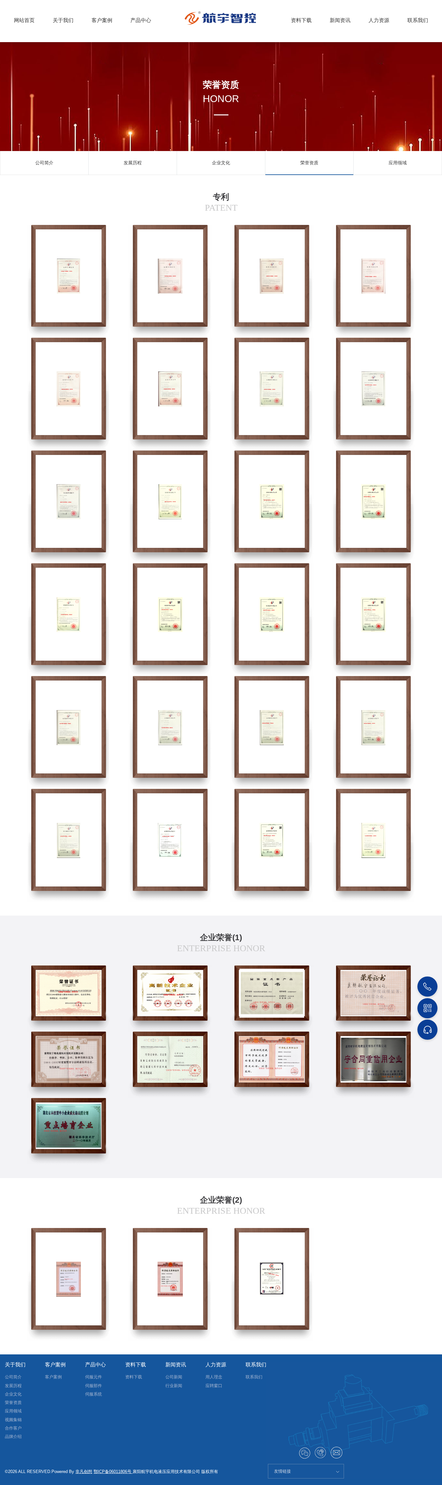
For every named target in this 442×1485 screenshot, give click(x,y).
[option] (44, 163)
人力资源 (379, 20)
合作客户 (13, 1428)
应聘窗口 (213, 1385)
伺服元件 (93, 1376)
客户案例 (102, 20)
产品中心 (140, 20)
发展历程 (133, 162)
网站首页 (24, 20)
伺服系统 (93, 1394)
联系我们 (417, 20)
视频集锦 (13, 1419)
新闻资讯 (340, 20)
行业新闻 (173, 1385)
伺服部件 (93, 1385)
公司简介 (44, 162)
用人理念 (213, 1376)
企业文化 (221, 162)
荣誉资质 (309, 162)
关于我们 (63, 20)
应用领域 (398, 162)
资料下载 (301, 20)
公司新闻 (173, 1376)
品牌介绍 (13, 1436)
